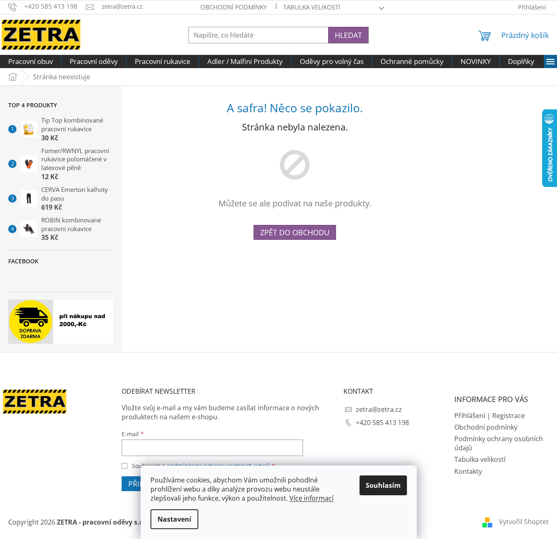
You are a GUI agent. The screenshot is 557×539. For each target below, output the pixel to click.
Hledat (348, 35)
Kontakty (468, 471)
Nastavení (174, 519)
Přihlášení (469, 415)
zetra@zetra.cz (379, 409)
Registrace (508, 415)
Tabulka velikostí (311, 7)
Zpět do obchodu (294, 232)
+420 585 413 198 (382, 422)
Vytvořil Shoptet (524, 521)
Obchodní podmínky (233, 7)
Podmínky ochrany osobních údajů (498, 443)
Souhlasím (383, 485)
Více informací (311, 498)
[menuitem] (30, 61)
